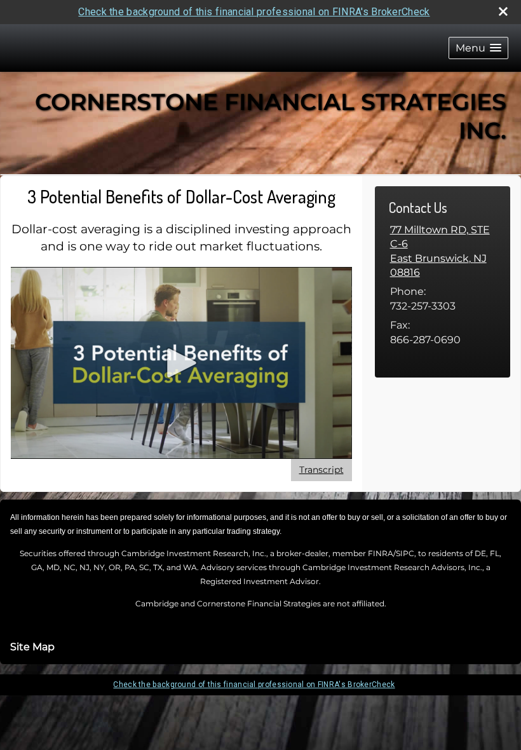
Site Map (32, 647)
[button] (478, 48)
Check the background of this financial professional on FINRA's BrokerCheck (254, 12)
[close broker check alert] (503, 11)
